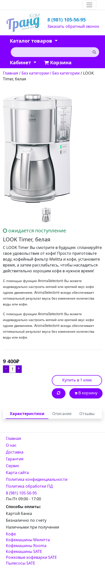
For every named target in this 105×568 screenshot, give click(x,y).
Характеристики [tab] (27, 413)
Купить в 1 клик (77, 380)
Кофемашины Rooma (26, 545)
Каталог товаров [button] (31, 41)
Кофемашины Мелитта (28, 539)
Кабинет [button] (21, 62)
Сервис (13, 465)
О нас (11, 445)
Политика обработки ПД (29, 486)
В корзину (87, 393)
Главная (13, 438)
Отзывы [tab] (86, 413)
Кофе (11, 534)
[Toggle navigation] (89, 5)
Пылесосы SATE (20, 563)
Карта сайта (17, 472)
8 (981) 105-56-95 (66, 19)
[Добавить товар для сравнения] (58, 393)
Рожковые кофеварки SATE (31, 557)
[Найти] (94, 52)
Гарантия (14, 459)
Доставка (14, 452)
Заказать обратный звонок (73, 26)
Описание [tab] (62, 413)
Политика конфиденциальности (36, 479)
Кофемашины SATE (24, 551)
